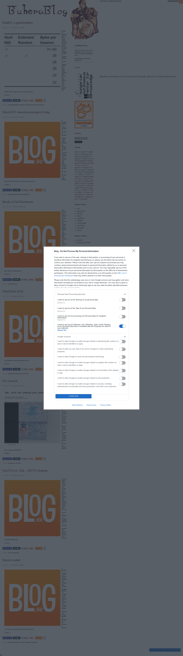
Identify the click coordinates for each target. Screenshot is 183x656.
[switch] (122, 299)
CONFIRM (73, 396)
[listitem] (91, 294)
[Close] (134, 251)
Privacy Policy (105, 405)
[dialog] (91, 328)
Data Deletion (77, 405)
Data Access (91, 405)
